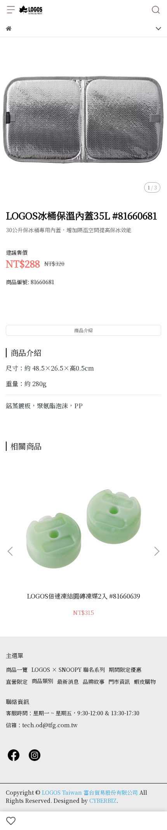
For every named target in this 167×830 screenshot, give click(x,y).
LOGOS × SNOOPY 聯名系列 (68, 669)
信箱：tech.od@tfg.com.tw (42, 725)
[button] (156, 551)
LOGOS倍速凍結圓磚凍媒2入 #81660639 (83, 596)
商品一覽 (17, 669)
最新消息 (68, 681)
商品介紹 (83, 330)
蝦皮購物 (145, 681)
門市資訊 (119, 681)
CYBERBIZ (103, 800)
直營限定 (17, 681)
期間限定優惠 (125, 669)
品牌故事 (93, 681)
